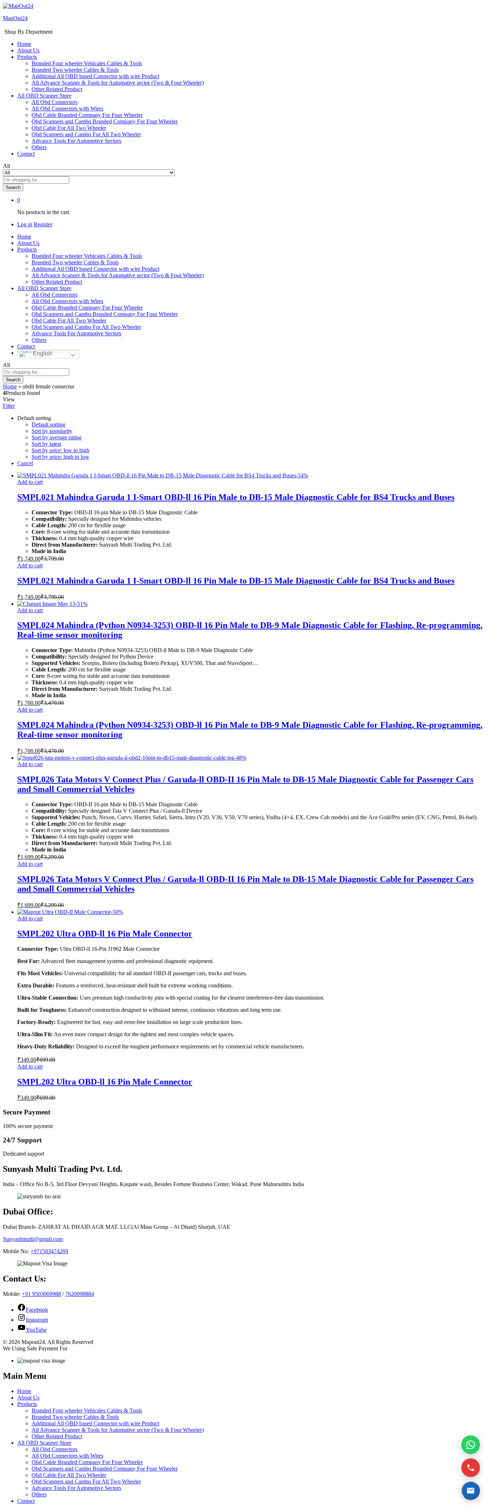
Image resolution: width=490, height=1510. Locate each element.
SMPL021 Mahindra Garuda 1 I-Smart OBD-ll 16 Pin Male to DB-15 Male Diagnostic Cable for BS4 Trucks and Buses (235, 497)
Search (13, 187)
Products (27, 1404)
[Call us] (470, 1467)
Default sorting (48, 424)
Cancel (25, 463)
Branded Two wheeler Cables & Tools (75, 70)
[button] (30, 482)
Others (39, 147)
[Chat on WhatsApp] (470, 1444)
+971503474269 (49, 1251)
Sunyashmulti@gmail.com (33, 1239)
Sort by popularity (52, 431)
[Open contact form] (470, 1490)
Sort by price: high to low (60, 457)
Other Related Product (57, 89)
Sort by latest (46, 444)
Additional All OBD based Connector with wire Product (95, 76)
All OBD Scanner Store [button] (44, 96)
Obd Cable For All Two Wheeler (69, 128)
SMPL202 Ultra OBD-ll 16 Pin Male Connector (104, 933)
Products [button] (27, 57)
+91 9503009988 (41, 1294)
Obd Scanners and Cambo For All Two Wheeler (86, 134)
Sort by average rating (56, 437)
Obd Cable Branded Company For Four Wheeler (87, 115)
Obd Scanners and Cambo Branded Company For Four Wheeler (105, 121)
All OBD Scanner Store (44, 1443)
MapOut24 (15, 18)
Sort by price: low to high (60, 450)
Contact (26, 154)
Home (24, 44)
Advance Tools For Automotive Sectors (76, 141)
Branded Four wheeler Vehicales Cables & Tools (87, 63)
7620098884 (79, 1294)
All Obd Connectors (54, 102)
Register (43, 224)
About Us (28, 50)
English (42, 353)
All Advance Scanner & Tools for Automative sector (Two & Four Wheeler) (118, 83)
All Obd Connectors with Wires (67, 108)
